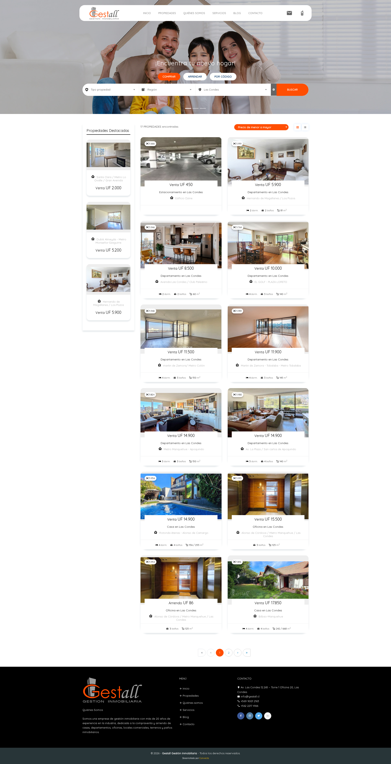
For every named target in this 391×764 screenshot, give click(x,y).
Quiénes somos (194, 13)
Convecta (204, 758)
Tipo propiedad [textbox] (100, 89)
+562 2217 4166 (249, 705)
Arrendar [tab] (195, 76)
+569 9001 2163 (250, 701)
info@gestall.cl (250, 696)
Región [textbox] (152, 89)
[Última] (246, 653)
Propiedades (167, 13)
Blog (237, 13)
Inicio (147, 13)
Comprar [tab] (169, 76)
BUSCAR (292, 89)
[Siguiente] (238, 653)
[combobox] (110, 89)
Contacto (255, 13)
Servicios (219, 13)
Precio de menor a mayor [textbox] (254, 127)
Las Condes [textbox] (211, 89)
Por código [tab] (223, 76)
